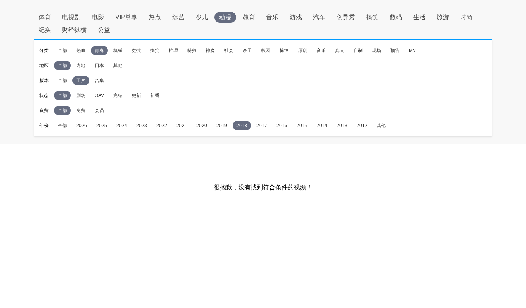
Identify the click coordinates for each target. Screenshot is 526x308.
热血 (80, 50)
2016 (281, 125)
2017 (261, 125)
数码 (396, 17)
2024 (121, 125)
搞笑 (372, 17)
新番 (154, 95)
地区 (44, 65)
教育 (249, 17)
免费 (80, 110)
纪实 (45, 30)
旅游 (443, 17)
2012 (362, 125)
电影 (98, 17)
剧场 (80, 95)
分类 (44, 50)
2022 (161, 125)
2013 (342, 125)
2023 (141, 125)
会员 (99, 110)
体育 (45, 17)
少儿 (202, 17)
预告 (395, 50)
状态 (44, 95)
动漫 (225, 17)
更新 (136, 95)
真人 (339, 50)
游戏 (296, 17)
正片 (80, 80)
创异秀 (346, 17)
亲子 (247, 50)
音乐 (272, 17)
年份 (44, 125)
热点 (155, 17)
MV (412, 50)
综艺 (178, 17)
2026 (81, 125)
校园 (265, 50)
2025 (101, 125)
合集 (99, 80)
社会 (228, 50)
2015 (302, 125)
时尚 (466, 17)
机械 (117, 50)
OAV (99, 95)
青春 (99, 50)
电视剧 (71, 17)
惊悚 (284, 50)
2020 (201, 125)
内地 (80, 65)
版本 (44, 80)
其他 (117, 65)
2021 (181, 125)
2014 (322, 125)
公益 (104, 30)
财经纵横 (74, 30)
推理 (173, 50)
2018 (241, 125)
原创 (302, 50)
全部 (62, 50)
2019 (221, 125)
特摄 (191, 50)
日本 (99, 65)
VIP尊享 (126, 17)
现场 (376, 50)
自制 (358, 50)
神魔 (210, 50)
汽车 (319, 17)
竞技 (136, 50)
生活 (419, 17)
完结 (117, 95)
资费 (44, 110)
